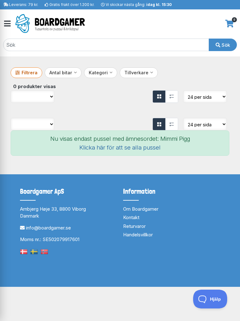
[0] (229, 23)
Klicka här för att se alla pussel (120, 147)
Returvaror (134, 226)
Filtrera (30, 72)
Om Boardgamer (140, 209)
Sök (225, 45)
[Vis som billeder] (159, 97)
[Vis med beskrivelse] (171, 97)
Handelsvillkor (138, 235)
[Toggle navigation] (7, 24)
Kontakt (131, 217)
